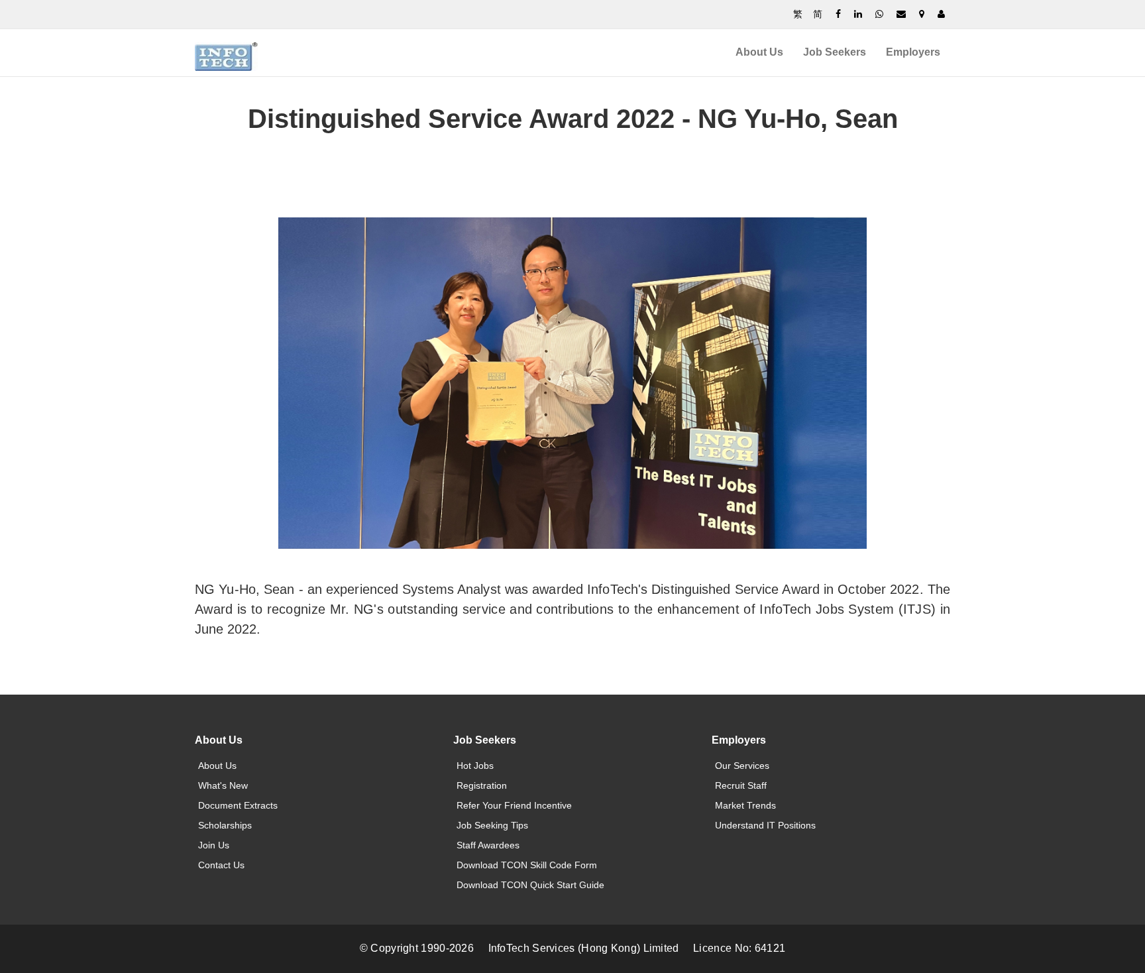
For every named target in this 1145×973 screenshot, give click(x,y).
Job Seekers (834, 52)
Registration (482, 785)
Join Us (213, 845)
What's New (223, 785)
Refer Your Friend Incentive (514, 805)
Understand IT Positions (765, 825)
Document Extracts (238, 805)
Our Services (742, 765)
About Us (759, 52)
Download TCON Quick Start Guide (530, 885)
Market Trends (745, 805)
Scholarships (225, 825)
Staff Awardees (488, 845)
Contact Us (221, 865)
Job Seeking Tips (492, 825)
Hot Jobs (475, 765)
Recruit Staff (741, 785)
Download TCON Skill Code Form (527, 865)
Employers (913, 52)
